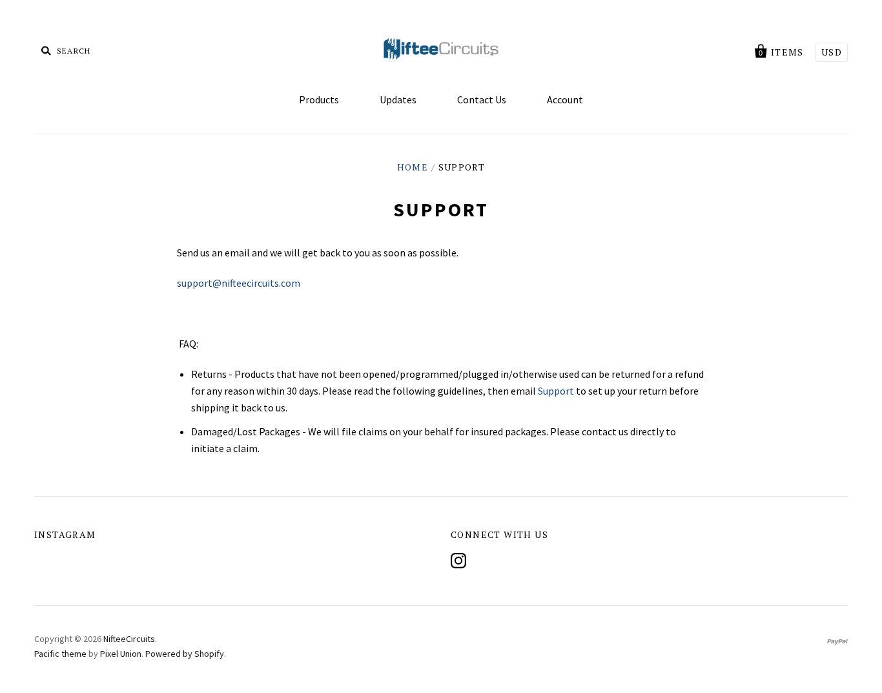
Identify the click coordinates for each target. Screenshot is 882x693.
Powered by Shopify (184, 653)
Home (413, 167)
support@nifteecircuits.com (238, 282)
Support (556, 390)
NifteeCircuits (129, 639)
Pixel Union (120, 653)
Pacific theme (60, 653)
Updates (398, 99)
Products (319, 99)
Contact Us (481, 99)
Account (565, 99)
